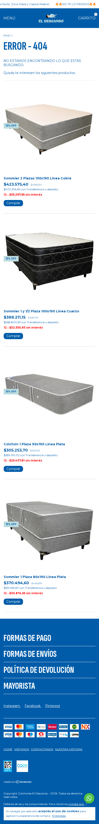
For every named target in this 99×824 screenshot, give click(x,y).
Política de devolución (38, 670)
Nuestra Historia (68, 749)
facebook (33, 706)
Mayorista (19, 686)
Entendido (59, 816)
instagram (12, 706)
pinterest (52, 706)
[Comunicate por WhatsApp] (89, 798)
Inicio (6, 35)
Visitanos (21, 749)
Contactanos (42, 749)
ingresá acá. (76, 804)
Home (7, 749)
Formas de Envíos (30, 654)
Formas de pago (27, 638)
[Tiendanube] (17, 782)
